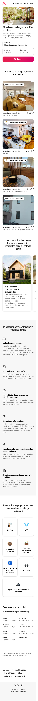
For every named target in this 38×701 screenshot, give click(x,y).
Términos (23, 691)
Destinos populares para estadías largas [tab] (16, 612)
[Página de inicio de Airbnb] (4, 3)
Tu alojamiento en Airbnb (23, 3)
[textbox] (10, 52)
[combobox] (18, 45)
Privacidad (14, 691)
